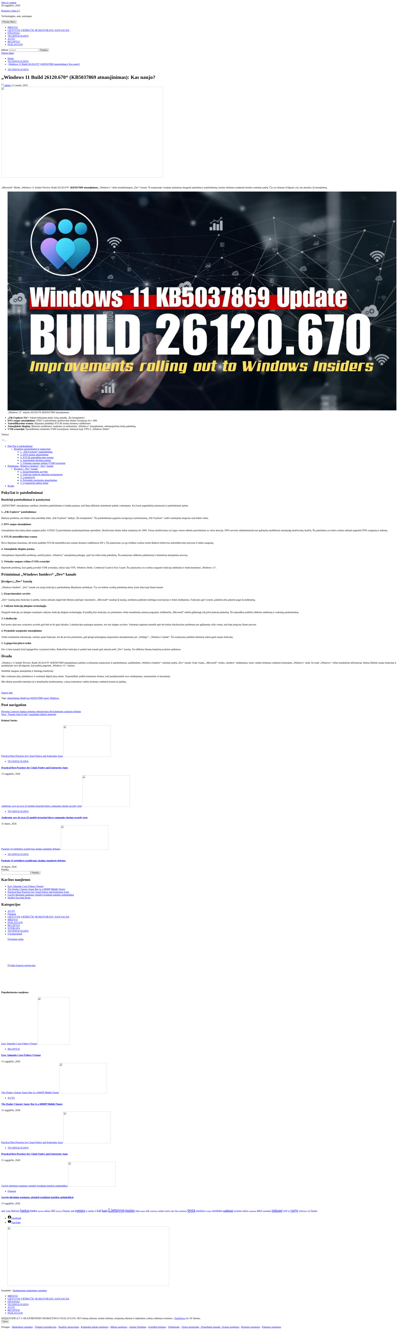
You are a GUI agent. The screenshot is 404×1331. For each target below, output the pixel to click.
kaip (105, 1210)
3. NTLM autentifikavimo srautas (36, 457)
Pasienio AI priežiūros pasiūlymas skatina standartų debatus (30, 849)
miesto (142, 1211)
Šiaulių (314, 1211)
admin (7, 85)
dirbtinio (47, 1211)
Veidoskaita (173, 1327)
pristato (209, 1211)
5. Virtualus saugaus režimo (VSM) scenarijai (42, 463)
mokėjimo (154, 1211)
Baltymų (15, 1211)
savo (259, 1210)
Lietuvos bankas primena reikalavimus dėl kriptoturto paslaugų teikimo (41, 711)
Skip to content (8, 2)
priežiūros (201, 1211)
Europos (59, 1211)
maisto (130, 1210)
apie (3, 1210)
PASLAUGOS (15, 44)
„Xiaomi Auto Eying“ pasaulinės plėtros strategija (28, 714)
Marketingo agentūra (22, 1327)
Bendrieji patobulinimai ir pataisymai (32, 449)
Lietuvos (116, 1210)
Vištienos (303, 1211)
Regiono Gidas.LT (10, 10)
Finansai (12, 914)
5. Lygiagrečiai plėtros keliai (34, 483)
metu (137, 1211)
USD (285, 1211)
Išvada (11, 486)
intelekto (91, 1211)
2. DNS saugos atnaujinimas (34, 454)
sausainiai (252, 1211)
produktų (217, 1210)
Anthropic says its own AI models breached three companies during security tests (41, 806)
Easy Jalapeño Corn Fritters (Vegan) (26, 886)
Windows (54, 698)
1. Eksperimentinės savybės (34, 471)
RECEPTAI (14, 41)
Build (23, 698)
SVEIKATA (14, 928)
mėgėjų (167, 1211)
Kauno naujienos (230, 1327)
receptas (238, 1210)
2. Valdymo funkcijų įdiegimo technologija (41, 474)
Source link (7, 692)
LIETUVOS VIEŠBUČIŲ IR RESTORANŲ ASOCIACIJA (38, 30)
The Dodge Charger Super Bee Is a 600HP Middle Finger (36, 889)
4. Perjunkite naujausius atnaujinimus (38, 480)
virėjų (294, 1210)
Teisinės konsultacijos (45, 1327)
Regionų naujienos (250, 1327)
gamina (80, 1210)
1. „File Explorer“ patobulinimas (36, 451)
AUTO (11, 38)
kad (99, 1210)
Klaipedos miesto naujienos (94, 1327)
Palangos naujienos (271, 1327)
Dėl (53, 1210)
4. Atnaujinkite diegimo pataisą (35, 460)
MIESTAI (13, 27)
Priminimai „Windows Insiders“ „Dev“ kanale (30, 466)
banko (33, 1210)
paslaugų (183, 1211)
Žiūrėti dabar (7, 53)
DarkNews (180, 1318)
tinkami (277, 1210)
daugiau (41, 1211)
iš (95, 1211)
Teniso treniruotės (190, 1327)
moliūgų (161, 1211)
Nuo (176, 1211)
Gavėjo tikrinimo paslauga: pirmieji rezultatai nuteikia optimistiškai (41, 894)
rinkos (245, 1211)
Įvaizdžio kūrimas (157, 1327)
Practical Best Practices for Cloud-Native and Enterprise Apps (32, 756)
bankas (25, 1210)
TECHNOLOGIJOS (18, 36)
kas (28, 698)
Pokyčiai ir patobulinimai (20, 446)
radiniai (228, 1210)
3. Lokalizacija (27, 477)
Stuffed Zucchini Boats (19, 897)
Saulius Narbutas (137, 1327)
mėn (172, 1211)
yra (308, 1211)
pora (191, 1210)
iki (86, 1211)
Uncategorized (15, 933)
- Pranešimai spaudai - (211, 1327)
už (289, 1211)
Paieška (5, 869)
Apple (8, 1211)
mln (148, 1210)
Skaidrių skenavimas (68, 1327)
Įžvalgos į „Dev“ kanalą (26, 468)
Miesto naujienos (118, 1327)
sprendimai (267, 1211)
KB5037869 (36, 698)
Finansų (66, 1210)
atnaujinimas (13, 698)
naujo (46, 698)
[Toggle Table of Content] (3, 440)
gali (72, 1211)
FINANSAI (14, 33)
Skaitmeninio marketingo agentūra (30, 1290)
